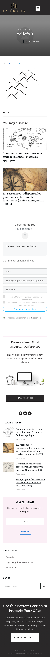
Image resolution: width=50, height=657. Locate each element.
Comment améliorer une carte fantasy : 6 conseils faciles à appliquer (25, 146)
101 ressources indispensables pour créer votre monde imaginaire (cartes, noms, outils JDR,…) (25, 188)
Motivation (11, 567)
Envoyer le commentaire (25, 309)
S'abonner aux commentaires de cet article (24, 318)
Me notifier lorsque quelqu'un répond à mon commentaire (26, 298)
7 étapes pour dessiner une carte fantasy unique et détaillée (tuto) (30, 482)
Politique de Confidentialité (25, 651)
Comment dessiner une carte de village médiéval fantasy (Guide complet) (29, 466)
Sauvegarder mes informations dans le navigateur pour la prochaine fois (27, 304)
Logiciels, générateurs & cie (19, 562)
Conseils (10, 557)
